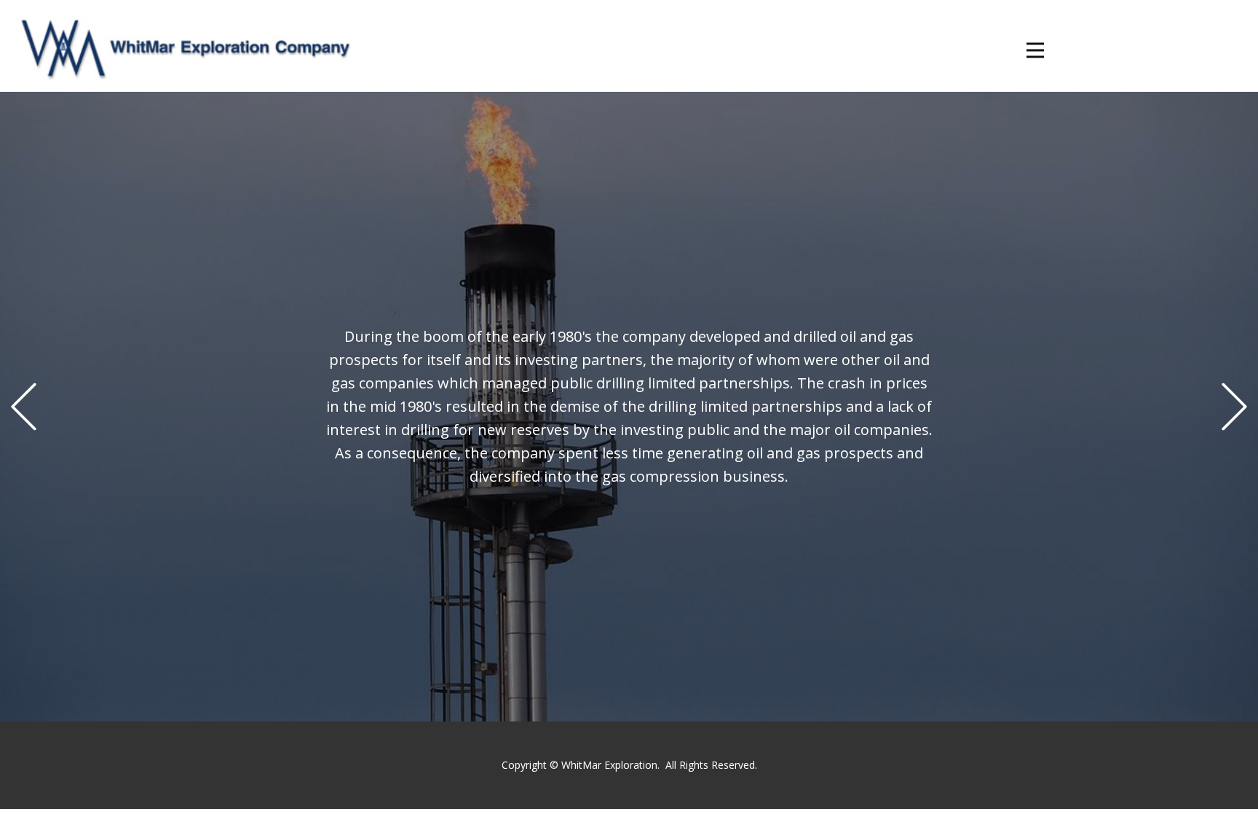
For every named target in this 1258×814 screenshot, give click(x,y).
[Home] (177, 46)
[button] (23, 407)
